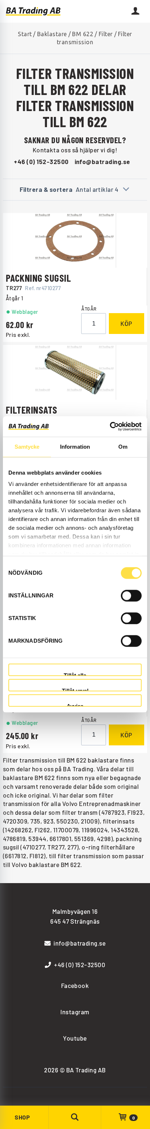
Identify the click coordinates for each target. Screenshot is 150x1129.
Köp (127, 323)
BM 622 (82, 34)
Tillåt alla (75, 674)
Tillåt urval (75, 690)
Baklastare (52, 34)
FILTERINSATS (32, 409)
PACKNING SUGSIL (38, 278)
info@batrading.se (102, 161)
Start (25, 34)
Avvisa (75, 705)
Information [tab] (75, 447)
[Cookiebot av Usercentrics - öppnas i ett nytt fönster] (110, 426)
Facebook (75, 985)
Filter (106, 34)
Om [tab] (122, 447)
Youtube (75, 1038)
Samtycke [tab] (27, 447)
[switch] (131, 595)
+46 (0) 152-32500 (41, 161)
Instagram (74, 1011)
